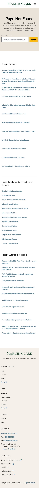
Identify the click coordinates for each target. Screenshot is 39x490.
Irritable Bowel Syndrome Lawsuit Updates (14, 217)
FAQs (2, 422)
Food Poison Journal (7, 475)
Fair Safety (4, 467)
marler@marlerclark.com (10, 440)
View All (3, 382)
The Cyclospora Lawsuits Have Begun (13, 281)
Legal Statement (30, 483)
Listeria (3, 378)
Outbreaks (4, 393)
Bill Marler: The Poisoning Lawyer (10, 460)
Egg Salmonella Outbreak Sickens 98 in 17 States (16, 96)
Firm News (4, 401)
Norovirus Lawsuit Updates (9, 226)
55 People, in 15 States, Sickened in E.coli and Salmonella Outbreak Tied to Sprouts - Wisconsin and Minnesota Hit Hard (18, 81)
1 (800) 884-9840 (9, 437)
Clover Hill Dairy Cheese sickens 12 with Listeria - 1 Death (18, 131)
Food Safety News (6, 471)
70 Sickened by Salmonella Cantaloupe (13, 157)
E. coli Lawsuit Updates (8, 195)
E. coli (2, 371)
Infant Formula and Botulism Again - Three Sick (15, 122)
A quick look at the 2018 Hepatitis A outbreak (15, 300)
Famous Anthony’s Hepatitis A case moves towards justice (18, 333)
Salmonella (4, 375)
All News (3, 404)
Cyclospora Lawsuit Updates (10, 243)
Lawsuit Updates (6, 397)
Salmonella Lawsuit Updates (10, 204)
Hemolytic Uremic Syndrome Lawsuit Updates (15, 208)
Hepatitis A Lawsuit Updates (10, 221)
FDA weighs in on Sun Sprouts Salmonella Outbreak (17, 320)
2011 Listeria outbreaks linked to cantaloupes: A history (18, 294)
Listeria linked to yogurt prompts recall (13, 307)
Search (33, 40)
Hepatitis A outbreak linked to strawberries (14, 313)
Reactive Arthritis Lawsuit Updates (12, 191)
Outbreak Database (6, 464)
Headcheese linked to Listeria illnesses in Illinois (16, 166)
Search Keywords (6, 36)
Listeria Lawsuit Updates (9, 213)
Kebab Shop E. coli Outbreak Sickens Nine (14, 149)
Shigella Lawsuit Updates (9, 239)
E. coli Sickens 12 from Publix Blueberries (14, 114)
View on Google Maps (9, 449)
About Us (3, 418)
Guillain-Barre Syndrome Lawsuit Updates (14, 200)
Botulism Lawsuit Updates (9, 230)
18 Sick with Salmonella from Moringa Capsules (15, 140)
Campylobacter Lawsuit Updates (11, 235)
